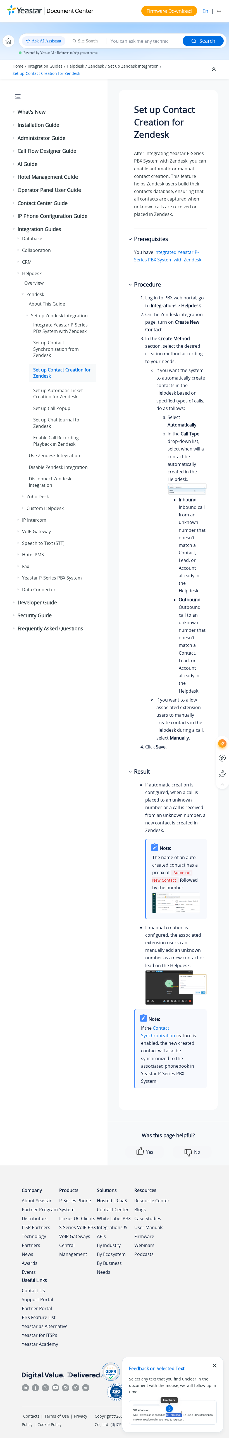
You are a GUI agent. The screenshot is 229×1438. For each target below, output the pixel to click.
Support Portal (212, 769)
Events (29, 1272)
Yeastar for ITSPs (39, 1335)
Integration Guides (45, 66)
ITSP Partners (36, 1227)
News (27, 1254)
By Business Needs (109, 1267)
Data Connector (39, 589)
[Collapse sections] (214, 69)
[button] (14, 112)
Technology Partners (34, 1240)
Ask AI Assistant (212, 738)
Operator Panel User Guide (49, 190)
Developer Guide (37, 602)
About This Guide (47, 304)
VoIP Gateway (36, 531)
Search (207, 40)
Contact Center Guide (43, 203)
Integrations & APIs (112, 1231)
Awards (29, 1263)
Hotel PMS (33, 555)
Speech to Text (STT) (43, 543)
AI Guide (27, 164)
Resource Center (152, 1201)
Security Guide (35, 615)
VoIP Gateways (74, 1236)
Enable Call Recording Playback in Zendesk (56, 441)
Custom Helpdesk (45, 508)
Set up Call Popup (51, 408)
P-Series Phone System (75, 1205)
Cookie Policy (49, 1424)
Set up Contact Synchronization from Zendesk (56, 349)
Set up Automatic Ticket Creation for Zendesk (58, 393)
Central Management (73, 1249)
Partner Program (40, 1209)
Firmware (144, 1236)
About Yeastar (37, 1201)
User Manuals (148, 1227)
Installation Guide (38, 124)
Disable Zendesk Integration (58, 467)
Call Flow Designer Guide (47, 150)
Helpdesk (75, 66)
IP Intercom (34, 520)
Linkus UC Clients (77, 1218)
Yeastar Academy (40, 1344)
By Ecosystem (111, 1254)
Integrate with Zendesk (60, 328)
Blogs (140, 1209)
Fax (25, 566)
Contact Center (113, 1209)
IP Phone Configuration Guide (52, 216)
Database (32, 238)
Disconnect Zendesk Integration (50, 482)
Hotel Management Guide (48, 176)
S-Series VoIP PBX (77, 1227)
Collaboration (36, 250)
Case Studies (147, 1218)
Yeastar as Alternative (45, 1326)
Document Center (70, 11)
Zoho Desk (38, 496)
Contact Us (33, 1290)
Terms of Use (56, 1416)
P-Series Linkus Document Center (212, 754)
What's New (32, 111)
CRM (27, 262)
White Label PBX (114, 1218)
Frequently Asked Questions (50, 628)
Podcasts (144, 1254)
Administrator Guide (41, 138)
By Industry (109, 1245)
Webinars (144, 1245)
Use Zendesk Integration (54, 455)
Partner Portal (37, 1308)
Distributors (34, 1218)
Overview (34, 283)
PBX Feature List (39, 1317)
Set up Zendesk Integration (133, 66)
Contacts (31, 1416)
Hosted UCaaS (112, 1201)
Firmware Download (169, 11)
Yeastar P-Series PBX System (52, 578)
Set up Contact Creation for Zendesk (46, 73)
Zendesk (96, 66)
